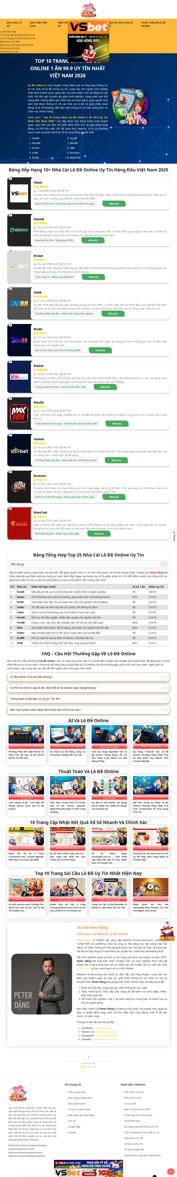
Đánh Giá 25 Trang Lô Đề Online (16, 44)
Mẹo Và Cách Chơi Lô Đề (120, 24)
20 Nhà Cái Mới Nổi (10, 48)
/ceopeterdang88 (105, 1031)
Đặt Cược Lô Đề (14, 24)
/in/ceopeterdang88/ (105, 1039)
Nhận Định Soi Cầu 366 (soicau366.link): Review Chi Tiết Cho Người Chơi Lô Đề (150, 907)
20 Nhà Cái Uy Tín (9, 51)
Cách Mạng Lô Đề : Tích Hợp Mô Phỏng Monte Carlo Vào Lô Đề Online (26, 805)
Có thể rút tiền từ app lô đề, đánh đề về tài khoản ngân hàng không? (53, 688)
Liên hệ (72, 1121)
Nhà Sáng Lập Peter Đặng (81, 1115)
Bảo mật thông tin (76, 1104)
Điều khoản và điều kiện (80, 1098)
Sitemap (72, 1132)
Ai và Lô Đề (130, 1104)
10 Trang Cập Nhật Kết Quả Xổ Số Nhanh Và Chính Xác (88, 822)
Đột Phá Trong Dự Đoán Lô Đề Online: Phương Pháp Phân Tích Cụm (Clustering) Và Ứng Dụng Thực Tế (150, 807)
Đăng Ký (114, 203)
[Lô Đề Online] (88, 9)
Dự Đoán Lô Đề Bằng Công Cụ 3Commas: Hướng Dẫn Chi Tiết (67, 753)
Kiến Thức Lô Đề (66, 24)
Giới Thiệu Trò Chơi (38, 24)
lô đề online (84, 968)
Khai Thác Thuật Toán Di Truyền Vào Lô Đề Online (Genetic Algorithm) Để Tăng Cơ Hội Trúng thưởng (67, 807)
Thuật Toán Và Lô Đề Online (153, 24)
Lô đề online (35, 85)
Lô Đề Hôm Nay (8, 31)
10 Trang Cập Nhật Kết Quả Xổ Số (17, 35)
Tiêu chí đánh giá (76, 1092)
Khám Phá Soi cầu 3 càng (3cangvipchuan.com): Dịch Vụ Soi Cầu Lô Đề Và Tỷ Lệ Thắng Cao (67, 907)
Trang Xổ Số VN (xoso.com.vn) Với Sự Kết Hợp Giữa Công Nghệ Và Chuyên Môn (150, 856)
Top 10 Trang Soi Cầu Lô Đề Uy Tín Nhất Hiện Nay (88, 873)
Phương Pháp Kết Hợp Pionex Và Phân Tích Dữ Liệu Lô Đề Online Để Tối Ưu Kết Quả (26, 754)
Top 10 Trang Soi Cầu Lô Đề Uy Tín (17, 38)
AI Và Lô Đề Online (88, 720)
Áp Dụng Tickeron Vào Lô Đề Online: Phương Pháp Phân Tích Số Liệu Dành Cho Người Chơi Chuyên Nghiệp (150, 756)
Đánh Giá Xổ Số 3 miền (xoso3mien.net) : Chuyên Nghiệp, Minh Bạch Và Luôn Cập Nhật (26, 856)
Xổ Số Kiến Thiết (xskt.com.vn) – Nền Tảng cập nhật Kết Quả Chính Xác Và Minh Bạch (67, 856)
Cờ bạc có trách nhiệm (79, 1109)
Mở (171, 1171)
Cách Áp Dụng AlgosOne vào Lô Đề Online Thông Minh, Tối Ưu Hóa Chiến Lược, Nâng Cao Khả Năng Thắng (109, 756)
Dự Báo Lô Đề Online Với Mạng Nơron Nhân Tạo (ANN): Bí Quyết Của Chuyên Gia (109, 805)
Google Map (74, 1127)
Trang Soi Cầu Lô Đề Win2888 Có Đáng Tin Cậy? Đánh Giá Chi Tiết (109, 906)
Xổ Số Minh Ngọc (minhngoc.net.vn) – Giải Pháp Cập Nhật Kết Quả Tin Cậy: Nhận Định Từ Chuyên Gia (109, 858)
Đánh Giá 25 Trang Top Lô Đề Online (142, 1155)
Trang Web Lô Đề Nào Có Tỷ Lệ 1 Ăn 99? (35, 699)
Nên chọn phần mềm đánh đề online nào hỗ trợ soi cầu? (45, 710)
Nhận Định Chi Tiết (9, 41)
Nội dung (17, 564)
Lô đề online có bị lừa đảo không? (31, 677)
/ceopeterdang (102, 1028)
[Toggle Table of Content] (161, 564)
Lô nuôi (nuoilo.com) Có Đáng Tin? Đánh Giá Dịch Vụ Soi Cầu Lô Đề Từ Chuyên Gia (26, 907)
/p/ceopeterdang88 (106, 1035)
